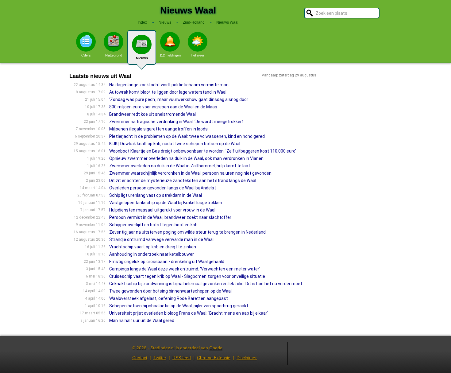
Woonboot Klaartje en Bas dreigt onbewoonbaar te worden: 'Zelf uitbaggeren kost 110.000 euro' (202, 151)
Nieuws (142, 58)
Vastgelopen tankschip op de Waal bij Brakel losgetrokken (165, 202)
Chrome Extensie (213, 357)
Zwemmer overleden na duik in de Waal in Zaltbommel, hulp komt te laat (179, 165)
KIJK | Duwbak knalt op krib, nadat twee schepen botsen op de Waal (174, 143)
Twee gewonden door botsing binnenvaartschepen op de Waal (170, 291)
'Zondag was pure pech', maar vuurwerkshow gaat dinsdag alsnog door (178, 99)
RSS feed (181, 357)
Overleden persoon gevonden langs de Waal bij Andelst (162, 187)
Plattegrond (113, 55)
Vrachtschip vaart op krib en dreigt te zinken (152, 246)
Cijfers (86, 55)
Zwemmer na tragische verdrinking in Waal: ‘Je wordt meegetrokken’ (176, 121)
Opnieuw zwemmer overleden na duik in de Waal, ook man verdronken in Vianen (186, 158)
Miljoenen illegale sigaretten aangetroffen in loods (158, 128)
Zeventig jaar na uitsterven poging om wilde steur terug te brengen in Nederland (187, 232)
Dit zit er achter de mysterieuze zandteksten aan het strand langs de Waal (182, 180)
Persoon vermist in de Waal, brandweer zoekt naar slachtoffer (170, 217)
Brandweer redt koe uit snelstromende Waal (152, 114)
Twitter (159, 357)
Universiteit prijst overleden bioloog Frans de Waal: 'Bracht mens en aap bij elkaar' (188, 313)
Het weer (197, 55)
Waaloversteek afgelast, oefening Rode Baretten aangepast (168, 298)
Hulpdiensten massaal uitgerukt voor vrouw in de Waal (162, 210)
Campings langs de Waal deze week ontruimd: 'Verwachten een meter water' (184, 268)
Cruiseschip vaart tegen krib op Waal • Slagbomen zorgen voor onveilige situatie (187, 276)
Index (142, 22)
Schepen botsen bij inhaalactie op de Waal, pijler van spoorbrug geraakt (178, 305)
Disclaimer (247, 357)
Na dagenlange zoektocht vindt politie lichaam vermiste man (169, 84)
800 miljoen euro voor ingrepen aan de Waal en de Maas (163, 106)
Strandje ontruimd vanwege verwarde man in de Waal (161, 239)
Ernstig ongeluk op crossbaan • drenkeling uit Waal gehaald (166, 261)
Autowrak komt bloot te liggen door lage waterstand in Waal (167, 92)
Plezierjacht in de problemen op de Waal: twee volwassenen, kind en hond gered (187, 136)
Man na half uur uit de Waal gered (141, 320)
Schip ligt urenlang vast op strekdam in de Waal (155, 195)
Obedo (215, 347)
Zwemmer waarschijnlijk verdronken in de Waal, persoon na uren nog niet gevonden (190, 173)
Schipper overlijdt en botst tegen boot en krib (153, 224)
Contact (139, 357)
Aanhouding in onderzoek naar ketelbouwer (151, 254)
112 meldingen (170, 55)
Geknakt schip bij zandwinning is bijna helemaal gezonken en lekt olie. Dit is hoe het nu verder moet (205, 283)
